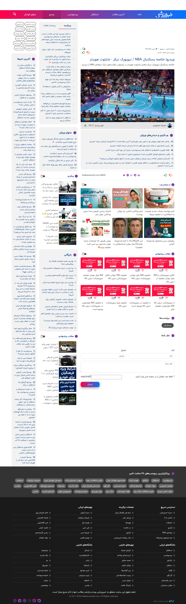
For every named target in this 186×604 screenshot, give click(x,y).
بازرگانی (68, 255)
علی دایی (86, 528)
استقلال (95, 14)
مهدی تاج (85, 522)
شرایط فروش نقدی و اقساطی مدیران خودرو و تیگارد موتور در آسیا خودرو (59, 308)
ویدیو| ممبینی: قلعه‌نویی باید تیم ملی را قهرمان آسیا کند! (25, 460)
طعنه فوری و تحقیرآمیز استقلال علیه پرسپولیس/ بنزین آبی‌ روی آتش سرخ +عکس (137, 150)
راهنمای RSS (167, 532)
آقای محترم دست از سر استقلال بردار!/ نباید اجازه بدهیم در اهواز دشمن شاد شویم (55, 96)
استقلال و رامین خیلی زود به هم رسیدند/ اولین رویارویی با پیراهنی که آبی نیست (25, 438)
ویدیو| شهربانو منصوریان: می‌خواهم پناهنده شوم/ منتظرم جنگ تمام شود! (55, 105)
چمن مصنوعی (30, 24)
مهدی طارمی (84, 538)
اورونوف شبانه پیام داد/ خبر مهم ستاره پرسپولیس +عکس (57, 81)
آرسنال (87, 550)
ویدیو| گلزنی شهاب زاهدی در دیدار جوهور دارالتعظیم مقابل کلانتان (25, 78)
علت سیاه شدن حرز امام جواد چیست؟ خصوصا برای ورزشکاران (58, 322)
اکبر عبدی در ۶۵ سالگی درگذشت (60, 160)
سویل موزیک (19, 34)
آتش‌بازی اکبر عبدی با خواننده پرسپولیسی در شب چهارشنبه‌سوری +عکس (59, 155)
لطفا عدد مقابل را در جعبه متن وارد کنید (155, 376)
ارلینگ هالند (126, 585)
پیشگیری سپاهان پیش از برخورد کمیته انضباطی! (24, 366)
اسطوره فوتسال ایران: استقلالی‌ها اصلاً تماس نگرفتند (25, 309)
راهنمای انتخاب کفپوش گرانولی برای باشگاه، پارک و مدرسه (59, 301)
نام (173, 350)
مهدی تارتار (133, 480)
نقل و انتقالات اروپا (94, 480)
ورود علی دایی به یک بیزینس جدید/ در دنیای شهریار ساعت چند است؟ (25, 167)
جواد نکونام (150, 486)
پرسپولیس (73, 14)
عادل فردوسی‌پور (42, 512)
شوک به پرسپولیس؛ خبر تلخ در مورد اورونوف (56, 51)
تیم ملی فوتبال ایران (52, 480)
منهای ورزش (65, 132)
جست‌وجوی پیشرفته (164, 538)
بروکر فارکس (30, 34)
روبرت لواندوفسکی (123, 575)
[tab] (67, 26)
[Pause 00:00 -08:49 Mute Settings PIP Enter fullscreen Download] (127, 95)
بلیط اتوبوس (30, 48)
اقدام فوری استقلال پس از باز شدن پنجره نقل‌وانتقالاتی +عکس (24, 450)
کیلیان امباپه (126, 550)
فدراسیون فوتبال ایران (116, 480)
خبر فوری (20, 24)
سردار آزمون (85, 512)
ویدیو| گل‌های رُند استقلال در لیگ (26, 383)
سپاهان (19, 480)
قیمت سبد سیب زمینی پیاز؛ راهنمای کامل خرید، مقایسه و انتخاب (57, 315)
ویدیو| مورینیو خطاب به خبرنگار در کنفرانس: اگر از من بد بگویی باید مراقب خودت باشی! (24, 342)
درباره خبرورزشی (166, 512)
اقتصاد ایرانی (19, 48)
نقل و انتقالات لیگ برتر (143, 491)
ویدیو (51, 14)
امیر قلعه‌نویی (30, 486)
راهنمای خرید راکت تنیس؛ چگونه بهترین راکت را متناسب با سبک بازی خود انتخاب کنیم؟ (57, 292)
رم (47, 560)
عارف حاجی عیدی (165, 491)
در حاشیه (127, 528)
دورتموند (44, 550)
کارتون (128, 532)
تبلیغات (169, 522)
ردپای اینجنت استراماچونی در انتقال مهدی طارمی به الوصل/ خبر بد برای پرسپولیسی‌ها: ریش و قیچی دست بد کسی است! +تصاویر (129, 164)
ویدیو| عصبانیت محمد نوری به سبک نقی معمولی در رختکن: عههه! (24, 269)
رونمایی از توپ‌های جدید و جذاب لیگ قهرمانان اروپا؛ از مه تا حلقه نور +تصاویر (24, 413)
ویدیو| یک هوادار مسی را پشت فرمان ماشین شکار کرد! (24, 259)
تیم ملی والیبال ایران (91, 486)
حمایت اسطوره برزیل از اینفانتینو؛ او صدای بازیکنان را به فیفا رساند (24, 147)
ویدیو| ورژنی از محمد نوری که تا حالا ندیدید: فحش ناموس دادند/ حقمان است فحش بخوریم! (24, 426)
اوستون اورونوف (47, 486)
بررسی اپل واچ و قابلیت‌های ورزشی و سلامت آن (59, 276)
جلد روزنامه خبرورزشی (122, 538)
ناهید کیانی (43, 528)
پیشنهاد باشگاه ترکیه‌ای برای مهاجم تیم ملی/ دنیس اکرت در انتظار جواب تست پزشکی (24, 319)
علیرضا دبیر (85, 532)
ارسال (90, 384)
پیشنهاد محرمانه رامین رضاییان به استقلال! (25, 96)
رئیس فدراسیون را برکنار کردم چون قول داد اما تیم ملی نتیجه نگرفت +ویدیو (139, 146)
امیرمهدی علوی (64, 491)
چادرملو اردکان (136, 486)
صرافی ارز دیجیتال (29, 43)
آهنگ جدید (20, 29)
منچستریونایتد (81, 491)
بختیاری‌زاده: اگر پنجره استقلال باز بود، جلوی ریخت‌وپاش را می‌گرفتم (25, 402)
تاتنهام (86, 580)
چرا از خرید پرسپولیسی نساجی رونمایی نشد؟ (24, 103)
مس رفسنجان (166, 580)
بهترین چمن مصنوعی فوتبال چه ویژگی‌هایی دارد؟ (61, 262)
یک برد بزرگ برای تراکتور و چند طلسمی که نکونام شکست (25, 219)
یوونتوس (44, 585)
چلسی (17, 486)
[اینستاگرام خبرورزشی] (14, 601)
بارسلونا (61, 486)
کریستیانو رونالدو (124, 555)
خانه (140, 14)
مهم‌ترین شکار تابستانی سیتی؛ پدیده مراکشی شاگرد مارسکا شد (24, 249)
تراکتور (145, 480)
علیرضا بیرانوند (33, 480)
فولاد (170, 570)
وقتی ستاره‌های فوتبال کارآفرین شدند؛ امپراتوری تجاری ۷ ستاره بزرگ (143, 154)
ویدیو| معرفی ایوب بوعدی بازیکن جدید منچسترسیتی (26, 209)
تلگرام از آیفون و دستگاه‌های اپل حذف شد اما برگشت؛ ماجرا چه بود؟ (58, 147)
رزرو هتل (17, 43)
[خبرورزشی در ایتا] (34, 601)
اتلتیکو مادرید (48, 491)
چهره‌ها (128, 522)
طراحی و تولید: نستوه (161, 601)
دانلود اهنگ (31, 38)
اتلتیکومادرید (84, 555)
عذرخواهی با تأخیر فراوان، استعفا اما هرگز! (56, 88)
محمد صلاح (126, 560)
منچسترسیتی (120, 486)
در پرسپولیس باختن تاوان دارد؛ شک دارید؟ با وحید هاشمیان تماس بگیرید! (25, 191)
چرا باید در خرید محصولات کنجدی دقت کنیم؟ (58, 269)
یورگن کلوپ (126, 565)
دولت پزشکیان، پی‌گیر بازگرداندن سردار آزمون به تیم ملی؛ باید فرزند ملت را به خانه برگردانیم (57, 59)
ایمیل (123, 350)
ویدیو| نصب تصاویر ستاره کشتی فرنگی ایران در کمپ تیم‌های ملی (24, 375)
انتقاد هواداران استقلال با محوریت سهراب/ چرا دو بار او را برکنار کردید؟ (25, 125)
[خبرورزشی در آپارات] (24, 601)
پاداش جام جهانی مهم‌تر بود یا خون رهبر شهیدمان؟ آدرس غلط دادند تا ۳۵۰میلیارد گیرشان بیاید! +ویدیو (129, 141)
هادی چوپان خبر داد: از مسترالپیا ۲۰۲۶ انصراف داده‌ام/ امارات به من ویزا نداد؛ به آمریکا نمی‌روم (25, 287)
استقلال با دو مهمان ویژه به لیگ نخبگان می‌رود (58, 119)
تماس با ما (168, 518)
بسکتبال (168, 325)
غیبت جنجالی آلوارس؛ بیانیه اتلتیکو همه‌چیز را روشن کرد (25, 88)
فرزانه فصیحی (42, 518)
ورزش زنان (127, 518)
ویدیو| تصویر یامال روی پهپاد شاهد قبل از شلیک (59, 166)
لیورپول (45, 565)
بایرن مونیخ (84, 570)
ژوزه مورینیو (97, 491)
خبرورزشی (164, 14)
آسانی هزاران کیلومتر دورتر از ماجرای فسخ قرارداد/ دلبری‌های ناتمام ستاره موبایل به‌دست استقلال (24, 113)
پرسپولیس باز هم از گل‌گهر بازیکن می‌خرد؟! (25, 352)
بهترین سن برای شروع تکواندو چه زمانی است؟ (58, 284)
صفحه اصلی (170, 49)
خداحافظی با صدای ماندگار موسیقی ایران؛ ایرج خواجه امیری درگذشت (59, 140)
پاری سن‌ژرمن (84, 575)
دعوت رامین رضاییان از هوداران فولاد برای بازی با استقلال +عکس (25, 157)
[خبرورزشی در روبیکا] (29, 601)
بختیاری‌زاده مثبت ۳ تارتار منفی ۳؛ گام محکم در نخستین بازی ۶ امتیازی (55, 112)
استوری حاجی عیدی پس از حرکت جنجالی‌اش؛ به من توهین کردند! (24, 239)
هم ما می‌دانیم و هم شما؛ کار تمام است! (25, 277)
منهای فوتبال (30, 14)
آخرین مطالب (118, 14)
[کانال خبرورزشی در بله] (39, 601)
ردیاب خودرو (31, 29)
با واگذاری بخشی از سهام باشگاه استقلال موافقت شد (26, 68)
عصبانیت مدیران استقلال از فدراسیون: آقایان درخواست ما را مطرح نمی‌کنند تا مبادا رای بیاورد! (24, 135)
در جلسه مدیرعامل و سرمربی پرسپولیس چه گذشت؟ (25, 392)
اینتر (87, 560)
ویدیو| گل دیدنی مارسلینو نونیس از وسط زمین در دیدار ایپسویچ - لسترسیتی (25, 178)
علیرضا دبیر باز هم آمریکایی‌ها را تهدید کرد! (25, 359)
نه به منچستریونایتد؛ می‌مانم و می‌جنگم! (25, 201)
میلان (46, 580)
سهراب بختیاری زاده (74, 480)
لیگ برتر (109, 491)
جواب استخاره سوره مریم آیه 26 (61, 327)
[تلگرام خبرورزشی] (19, 601)
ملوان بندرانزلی (166, 585)
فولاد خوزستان (123, 491)
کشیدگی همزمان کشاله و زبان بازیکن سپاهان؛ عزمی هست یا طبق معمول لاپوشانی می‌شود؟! (135, 158)
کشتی (35, 491)
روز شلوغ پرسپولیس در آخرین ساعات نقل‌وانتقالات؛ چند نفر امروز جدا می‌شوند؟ (24, 229)
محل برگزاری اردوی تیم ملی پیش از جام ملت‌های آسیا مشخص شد (24, 331)
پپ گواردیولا (126, 570)
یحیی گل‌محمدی (41, 532)
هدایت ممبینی (166, 486)
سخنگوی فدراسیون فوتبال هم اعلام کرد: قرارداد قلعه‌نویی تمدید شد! (24, 299)
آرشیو (170, 528)
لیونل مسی (126, 580)
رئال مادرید (73, 486)
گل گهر (107, 486)
